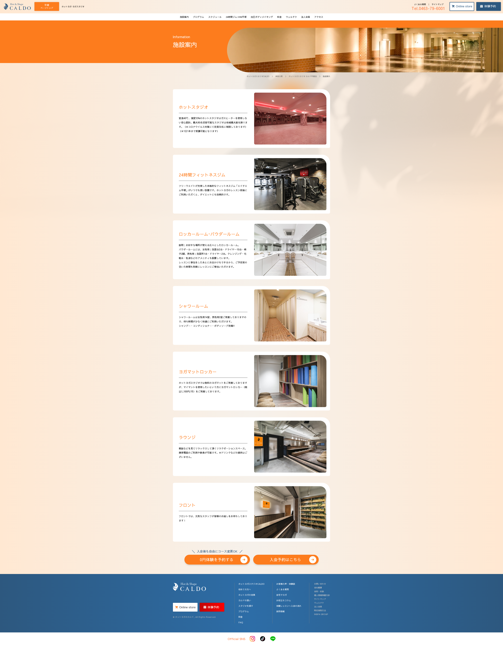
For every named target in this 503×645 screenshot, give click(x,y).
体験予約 (490, 6)
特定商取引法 (320, 610)
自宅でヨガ (281, 594)
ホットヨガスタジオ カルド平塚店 (303, 76)
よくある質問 (420, 4)
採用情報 (280, 611)
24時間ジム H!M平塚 (236, 16)
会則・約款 (319, 591)
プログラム (198, 16)
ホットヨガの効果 (246, 594)
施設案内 (184, 16)
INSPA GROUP (321, 614)
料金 (279, 16)
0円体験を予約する (217, 558)
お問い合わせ (320, 583)
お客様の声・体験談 (285, 583)
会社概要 (318, 587)
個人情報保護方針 (322, 595)
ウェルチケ (291, 16)
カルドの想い (244, 600)
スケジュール (215, 16)
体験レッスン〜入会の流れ (288, 605)
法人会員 (305, 16)
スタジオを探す (245, 605)
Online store (464, 6)
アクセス (318, 16)
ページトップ (46, 6)
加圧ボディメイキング (262, 16)
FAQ (240, 622)
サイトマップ (438, 4)
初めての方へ (244, 589)
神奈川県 (279, 76)
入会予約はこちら (285, 559)
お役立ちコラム (283, 600)
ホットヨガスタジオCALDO (258, 76)
